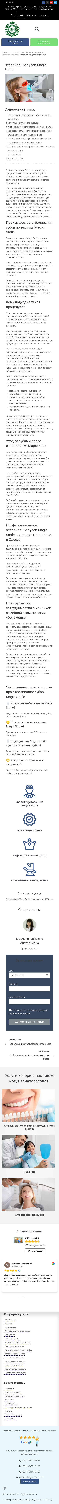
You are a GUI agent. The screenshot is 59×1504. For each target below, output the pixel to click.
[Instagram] (47, 2)
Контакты (31, 15)
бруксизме (23, 673)
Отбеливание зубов (10, 55)
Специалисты (14, 155)
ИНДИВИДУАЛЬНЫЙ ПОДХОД (29, 855)
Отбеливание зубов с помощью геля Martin (29, 1127)
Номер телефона (17, 997)
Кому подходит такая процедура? (23, 123)
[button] (15, 42)
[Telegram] (55, 2)
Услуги (21, 52)
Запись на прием (16, 158)
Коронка (29, 1171)
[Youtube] (51, 2)
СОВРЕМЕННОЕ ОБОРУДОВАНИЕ (29, 880)
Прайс (21, 15)
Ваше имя (13, 984)
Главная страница (9, 52)
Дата (11, 971)
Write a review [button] (35, 1251)
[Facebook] (43, 2)
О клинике (43, 15)
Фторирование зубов (29, 1214)
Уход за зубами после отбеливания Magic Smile (30, 127)
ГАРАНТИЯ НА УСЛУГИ (29, 830)
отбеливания (36, 207)
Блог (13, 15)
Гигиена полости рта (34, 52)
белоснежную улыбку (40, 293)
